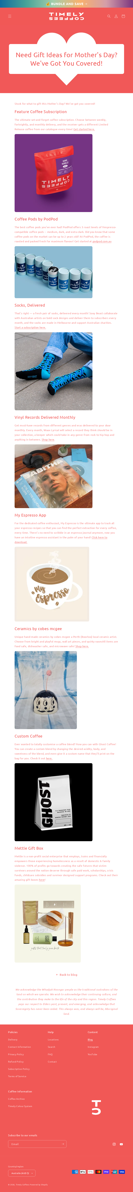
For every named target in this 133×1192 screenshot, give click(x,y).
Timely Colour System (20, 1106)
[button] (9, 16)
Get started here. (84, 129)
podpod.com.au (102, 241)
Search (51, 1046)
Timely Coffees (22, 1184)
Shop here (48, 439)
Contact (52, 1061)
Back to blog (68, 974)
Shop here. (82, 646)
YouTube (92, 1054)
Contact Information (19, 1046)
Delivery (13, 1039)
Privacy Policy (16, 1054)
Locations (53, 1039)
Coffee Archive (16, 1098)
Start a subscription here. (30, 327)
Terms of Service (17, 1076)
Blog (90, 1039)
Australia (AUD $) (20, 1173)
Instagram (93, 1046)
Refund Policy (16, 1061)
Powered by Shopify (39, 1184)
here (42, 879)
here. (49, 758)
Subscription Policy (19, 1068)
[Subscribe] (62, 1144)
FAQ (50, 1054)
